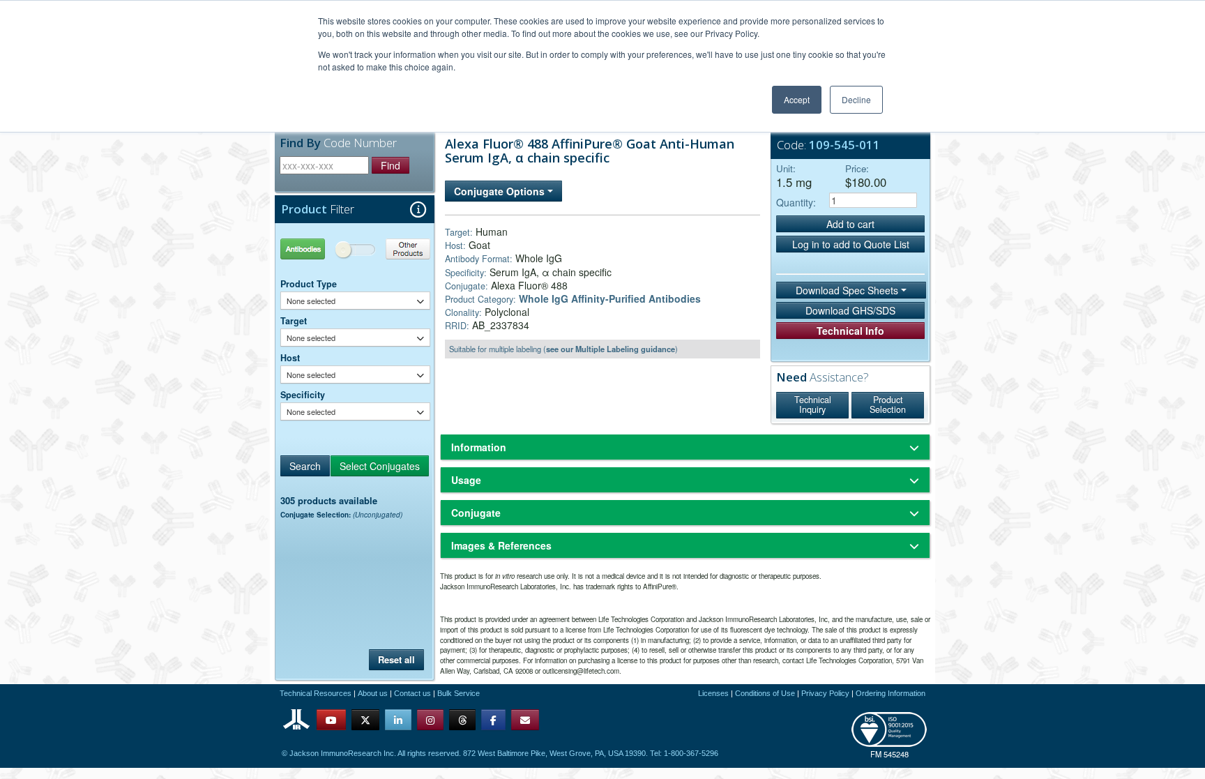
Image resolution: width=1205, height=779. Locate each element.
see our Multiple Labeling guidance (610, 348)
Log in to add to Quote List (850, 244)
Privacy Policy (825, 693)
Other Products (393, 248)
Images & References (501, 545)
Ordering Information (890, 693)
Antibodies (318, 248)
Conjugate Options (500, 191)
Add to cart (850, 224)
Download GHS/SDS (850, 310)
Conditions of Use (765, 693)
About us (373, 693)
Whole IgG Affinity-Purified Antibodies (610, 298)
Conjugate (476, 513)
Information (478, 447)
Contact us (412, 693)
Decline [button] (856, 99)
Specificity (302, 394)
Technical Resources (315, 693)
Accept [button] (797, 99)
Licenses (713, 693)
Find (390, 165)
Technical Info (850, 331)
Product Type (308, 283)
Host (290, 357)
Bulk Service (458, 693)
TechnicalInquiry (812, 404)
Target (293, 320)
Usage (466, 480)
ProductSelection (888, 404)
